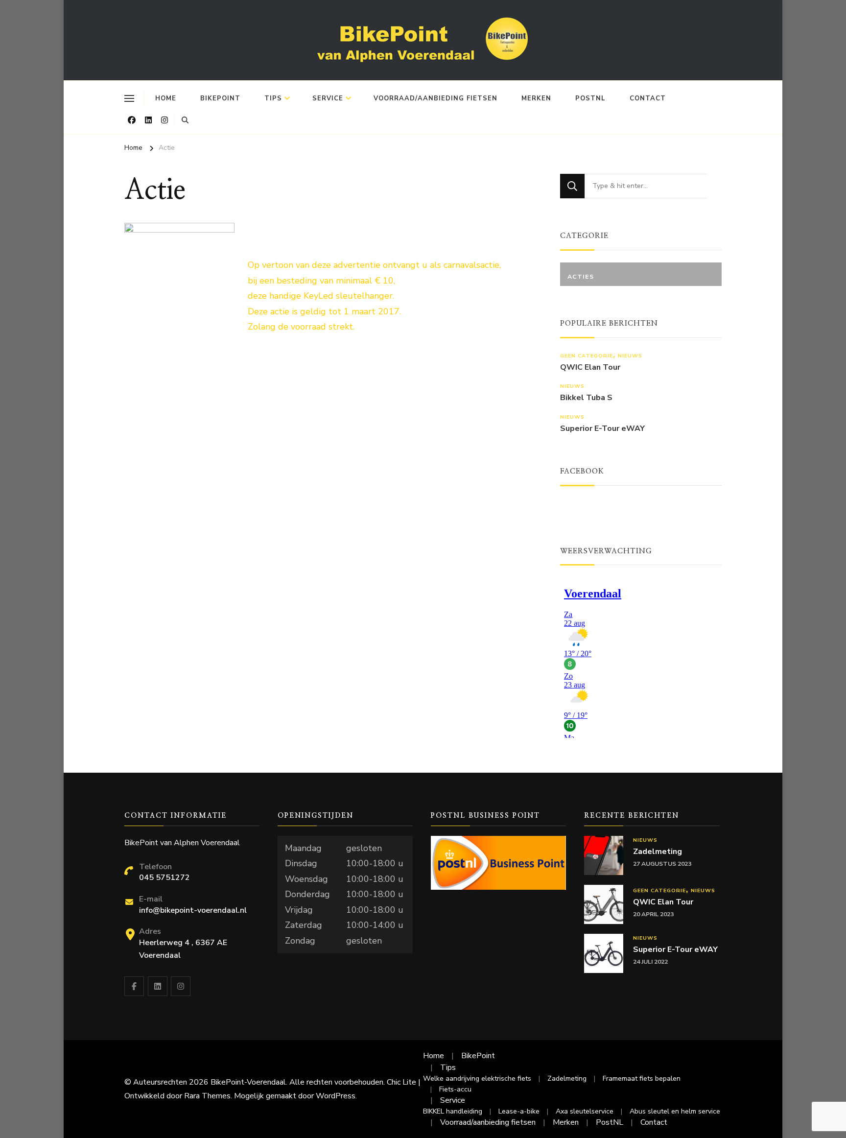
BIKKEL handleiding (452, 1111)
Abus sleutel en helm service (675, 1111)
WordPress (335, 1096)
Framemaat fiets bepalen (642, 1078)
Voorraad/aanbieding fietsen (435, 98)
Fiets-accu (455, 1089)
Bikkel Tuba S (586, 398)
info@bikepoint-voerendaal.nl (193, 910)
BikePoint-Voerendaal (248, 1082)
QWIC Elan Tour (590, 367)
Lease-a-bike (519, 1111)
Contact (648, 98)
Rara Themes (207, 1096)
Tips (273, 98)
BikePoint (220, 98)
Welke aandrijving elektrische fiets (477, 1078)
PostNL (590, 98)
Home (165, 98)
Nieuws (630, 355)
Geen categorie (586, 355)
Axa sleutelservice (584, 1111)
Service (327, 98)
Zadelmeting (657, 852)
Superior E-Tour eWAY (602, 429)
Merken (536, 98)
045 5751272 (164, 877)
